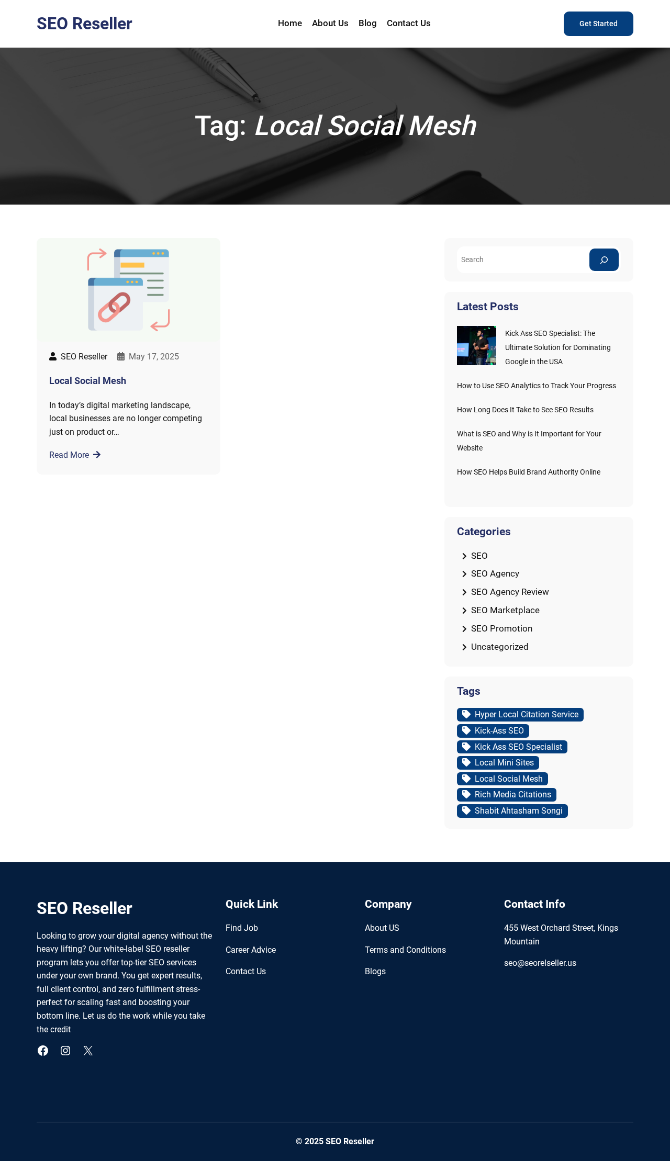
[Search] (604, 260)
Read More (69, 455)
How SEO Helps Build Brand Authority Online (528, 472)
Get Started (598, 23)
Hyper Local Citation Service (526, 714)
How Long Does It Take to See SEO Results (525, 409)
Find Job (242, 928)
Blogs (375, 971)
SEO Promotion (501, 628)
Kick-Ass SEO (499, 731)
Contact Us (246, 971)
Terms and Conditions (405, 950)
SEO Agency (495, 573)
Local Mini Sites (504, 763)
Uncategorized (500, 646)
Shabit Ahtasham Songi (519, 811)
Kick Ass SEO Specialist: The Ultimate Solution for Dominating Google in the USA (558, 347)
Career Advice (251, 950)
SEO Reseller (84, 23)
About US (382, 928)
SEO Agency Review (510, 592)
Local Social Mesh (87, 380)
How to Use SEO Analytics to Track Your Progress (536, 385)
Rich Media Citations (513, 794)
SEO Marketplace (505, 610)
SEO (479, 555)
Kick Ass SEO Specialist (518, 747)
